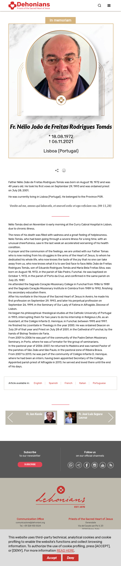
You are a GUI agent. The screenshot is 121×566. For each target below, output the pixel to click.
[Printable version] (64, 170)
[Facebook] (87, 465)
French (68, 383)
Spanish (53, 383)
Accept (52, 558)
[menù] (109, 5)
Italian (82, 383)
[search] (99, 5)
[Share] (56, 170)
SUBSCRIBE (30, 464)
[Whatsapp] (71, 465)
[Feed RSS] (110, 465)
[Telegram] (79, 465)
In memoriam (60, 20)
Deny (70, 558)
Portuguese (99, 383)
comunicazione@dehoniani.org (30, 522)
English (38, 383)
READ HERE (65, 550)
